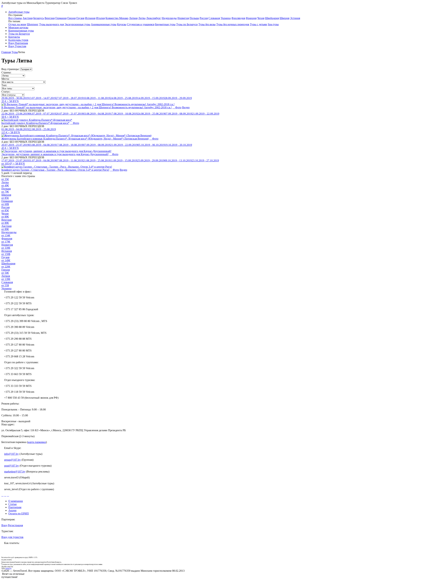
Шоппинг (33, 24)
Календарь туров (18, 39)
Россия (204, 18)
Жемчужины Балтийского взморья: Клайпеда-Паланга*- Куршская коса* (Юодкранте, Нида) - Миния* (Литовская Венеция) (75, 138)
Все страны (15, 18)
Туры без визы (207, 24)
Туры (14, 52)
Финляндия (238, 18)
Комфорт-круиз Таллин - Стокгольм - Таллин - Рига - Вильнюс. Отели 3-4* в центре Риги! (55, 169)
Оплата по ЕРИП (18, 513)
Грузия (80, 18)
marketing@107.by (14, 471)
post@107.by (11, 465)
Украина (226, 18)
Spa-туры (273, 24)
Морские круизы (18, 27)
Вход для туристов (12, 537)
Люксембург (153, 18)
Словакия (214, 18)
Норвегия (183, 18)
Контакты (14, 36)
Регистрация (15, 525)
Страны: (6, 72)
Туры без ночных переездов (232, 24)
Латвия (133, 18)
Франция (251, 18)
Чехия (260, 18)
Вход (4, 525)
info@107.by (11, 453)
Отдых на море (17, 24)
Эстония (295, 18)
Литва (142, 18)
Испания (90, 18)
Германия (61, 18)
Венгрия (50, 18)
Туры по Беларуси (187, 24)
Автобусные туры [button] (18, 11)
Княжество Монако (116, 18)
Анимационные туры (103, 24)
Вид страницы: (10, 69)
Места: (5, 78)
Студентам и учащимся (140, 24)
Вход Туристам (17, 46)
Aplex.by (8, 568)
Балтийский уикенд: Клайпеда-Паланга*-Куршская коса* (35, 123)
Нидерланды (169, 18)
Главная (6, 52)
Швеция (284, 18)
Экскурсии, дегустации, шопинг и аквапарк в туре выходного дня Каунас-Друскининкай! (55, 154)
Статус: (5, 91)
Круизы (121, 24)
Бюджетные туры (165, 24)
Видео (186, 107)
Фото (177, 107)
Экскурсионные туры (77, 24)
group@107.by (12, 459)
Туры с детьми (258, 24)
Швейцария (272, 18)
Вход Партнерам (18, 43)
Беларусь (38, 18)
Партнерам (14, 507)
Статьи (12, 504)
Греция (71, 18)
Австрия (28, 18)
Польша (194, 18)
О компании (15, 501)
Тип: (4, 85)
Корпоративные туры (21, 30)
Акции (12, 510)
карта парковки (37, 442)
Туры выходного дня (51, 24)
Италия (100, 18)
